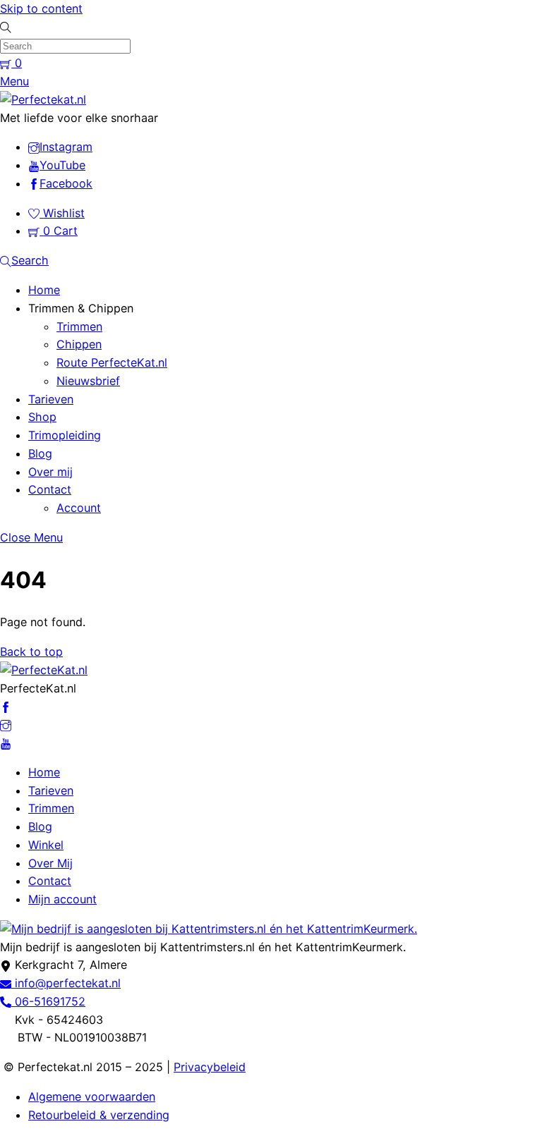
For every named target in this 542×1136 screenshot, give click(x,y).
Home (44, 290)
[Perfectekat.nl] (43, 99)
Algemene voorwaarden (91, 1096)
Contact (49, 489)
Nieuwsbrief (88, 381)
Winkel (46, 845)
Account (78, 508)
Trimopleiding (64, 435)
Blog (40, 453)
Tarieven (50, 399)
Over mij (50, 472)
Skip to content (41, 8)
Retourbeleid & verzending (98, 1115)
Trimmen (79, 326)
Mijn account (62, 899)
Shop (42, 417)
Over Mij (50, 863)
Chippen (79, 344)
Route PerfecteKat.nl (111, 362)
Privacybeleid (210, 1067)
